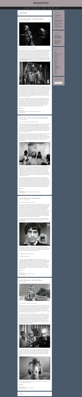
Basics (55, 51)
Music (55, 64)
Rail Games (55, 65)
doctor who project (30, 111)
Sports (55, 69)
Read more (21, 108)
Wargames (55, 73)
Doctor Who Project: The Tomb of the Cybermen (33, 118)
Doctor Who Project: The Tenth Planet (30, 280)
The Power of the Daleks (28, 259)
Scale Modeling (56, 67)
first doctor (28, 387)
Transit (55, 71)
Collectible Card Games (57, 53)
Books (55, 52)
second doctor (39, 111)
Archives (55, 81)
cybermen (21, 111)
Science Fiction (22, 110)
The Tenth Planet (45, 207)
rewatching (34, 111)
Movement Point (41, 3)
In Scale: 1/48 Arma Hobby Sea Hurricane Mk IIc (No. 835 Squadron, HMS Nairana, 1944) (58, 21)
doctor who (25, 111)
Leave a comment (22, 112)
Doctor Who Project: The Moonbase (30, 198)
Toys (55, 70)
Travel (55, 72)
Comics (55, 54)
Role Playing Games (57, 66)
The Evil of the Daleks (34, 125)
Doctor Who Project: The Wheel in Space (31, 19)
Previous (21, 393)
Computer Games (56, 55)
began (38, 50)
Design (55, 56)
